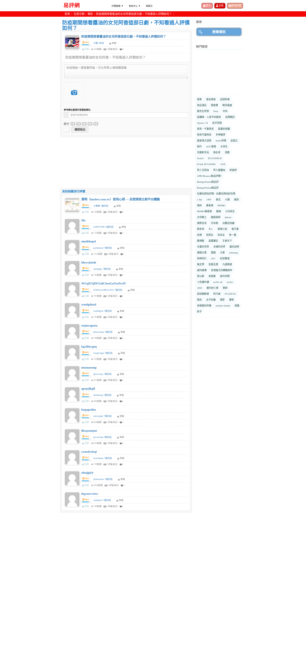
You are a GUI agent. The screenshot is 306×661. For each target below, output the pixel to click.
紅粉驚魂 (224, 258)
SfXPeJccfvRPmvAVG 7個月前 (107, 290)
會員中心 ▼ (135, 5)
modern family (223, 305)
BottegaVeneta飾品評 (208, 181)
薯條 (231, 299)
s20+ (213, 258)
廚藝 (237, 305)
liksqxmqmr (89, 430)
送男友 (209, 235)
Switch (200, 158)
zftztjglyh (87, 472)
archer (230, 282)
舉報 (118, 206)
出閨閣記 (230, 117)
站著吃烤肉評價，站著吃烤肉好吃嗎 (216, 193)
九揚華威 (227, 264)
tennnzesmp (89, 367)
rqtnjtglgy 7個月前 (102, 269)
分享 (86, 49)
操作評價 (224, 276)
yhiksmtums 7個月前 (103, 479)
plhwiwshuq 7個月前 (103, 332)
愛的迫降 (234, 246)
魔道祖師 (215, 217)
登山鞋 (200, 276)
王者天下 (227, 240)
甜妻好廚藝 (224, 128)
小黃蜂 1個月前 (100, 206)
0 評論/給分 (112, 49)
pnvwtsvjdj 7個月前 (102, 437)
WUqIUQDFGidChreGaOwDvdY (103, 283)
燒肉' (236, 199)
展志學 (200, 264)
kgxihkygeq (89, 346)
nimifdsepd (88, 241)
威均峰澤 (202, 270)
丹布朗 (214, 223)
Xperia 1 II (202, 123)
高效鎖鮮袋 (203, 293)
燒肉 (199, 205)
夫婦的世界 (219, 246)
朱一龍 (232, 235)
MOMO (221, 205)
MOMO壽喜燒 (204, 211)
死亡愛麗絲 (219, 170)
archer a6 (217, 282)
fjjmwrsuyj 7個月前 (102, 374)
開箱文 (149, 5)
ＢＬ (210, 229)
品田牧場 (224, 99)
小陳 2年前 (98, 43)
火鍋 (227, 199)
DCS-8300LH (215, 158)
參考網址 (77, 110)
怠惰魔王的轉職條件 (221, 270)
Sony (215, 111)
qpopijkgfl (88, 388)
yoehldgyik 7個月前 (102, 311)
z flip (199, 199)
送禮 (199, 235)
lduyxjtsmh (88, 262)
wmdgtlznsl (88, 304)
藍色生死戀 (203, 111)
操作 (199, 146)
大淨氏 (223, 146)
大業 (222, 252)
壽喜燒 (209, 205)
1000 (199, 288)
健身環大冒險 (204, 140)
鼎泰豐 (214, 105)
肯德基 (212, 276)
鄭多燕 (200, 229)
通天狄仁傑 (212, 288)
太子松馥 (211, 299)
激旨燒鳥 (211, 99)
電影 (90, 13)
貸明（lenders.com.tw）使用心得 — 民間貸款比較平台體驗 (120, 199)
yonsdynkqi (89, 451)
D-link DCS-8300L (206, 164)
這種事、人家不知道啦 (209, 117)
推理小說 (222, 229)
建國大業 (202, 252)
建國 (213, 252)
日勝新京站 (203, 152)
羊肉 (225, 111)
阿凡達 (216, 293)
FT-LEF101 (230, 293)
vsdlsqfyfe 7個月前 (102, 500)
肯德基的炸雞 (204, 305)
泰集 (199, 99)
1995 (208, 199)
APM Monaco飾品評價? (209, 176)
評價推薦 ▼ (117, 5)
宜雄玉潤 (213, 264)
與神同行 (202, 258)
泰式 (218, 199)
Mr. (83, 220)
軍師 (225, 288)
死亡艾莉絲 (203, 170)
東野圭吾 (202, 223)
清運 (227, 152)
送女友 (221, 235)
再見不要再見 (204, 134)
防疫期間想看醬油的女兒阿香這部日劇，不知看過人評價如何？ (123, 36)
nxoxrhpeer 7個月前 (102, 458)
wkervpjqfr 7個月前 (102, 416)
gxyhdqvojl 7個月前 (102, 248)
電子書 (235, 229)
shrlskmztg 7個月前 (102, 395)
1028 (222, 164)
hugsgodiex (88, 409)
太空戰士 (202, 217)
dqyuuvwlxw (89, 493)
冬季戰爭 (220, 134)
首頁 (67, 13)
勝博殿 (200, 240)
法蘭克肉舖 (228, 223)
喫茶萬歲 (227, 105)
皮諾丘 (234, 140)
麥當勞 (233, 170)
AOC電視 (211, 146)
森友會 (216, 152)
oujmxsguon (89, 325)
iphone (228, 217)
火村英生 (230, 211)
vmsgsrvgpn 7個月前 (103, 353)
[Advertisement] (126, 159)
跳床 (199, 299)
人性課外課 (203, 282)
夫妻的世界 (203, 246)
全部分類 (79, 13)
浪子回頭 (217, 123)
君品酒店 (202, 105)
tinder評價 (221, 140)
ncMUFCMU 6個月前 (103, 227)
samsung (233, 252)
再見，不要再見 (205, 128)
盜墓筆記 (213, 240)
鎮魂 (218, 211)
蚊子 (199, 311)
